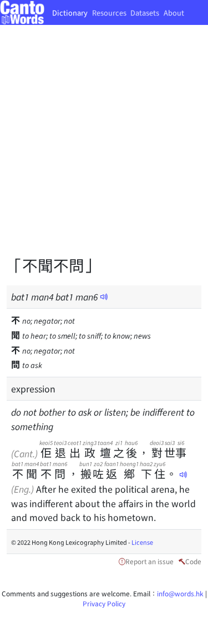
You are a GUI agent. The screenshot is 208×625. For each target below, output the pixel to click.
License (142, 541)
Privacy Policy (104, 603)
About (174, 12)
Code (193, 561)
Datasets (144, 12)
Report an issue (149, 561)
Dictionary (70, 12)
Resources (109, 12)
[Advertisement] (104, 148)
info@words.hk (180, 593)
